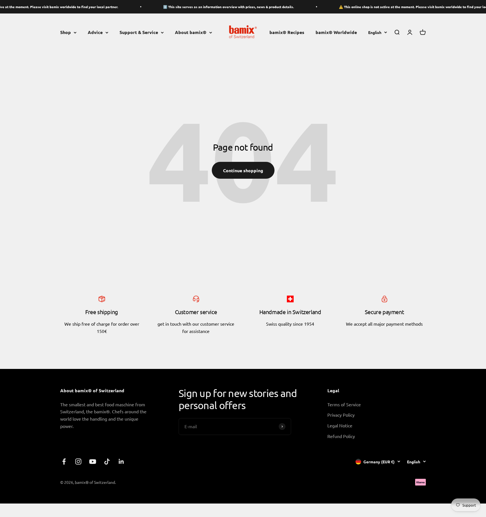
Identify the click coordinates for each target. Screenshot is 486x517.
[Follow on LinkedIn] (121, 461)
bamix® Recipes (286, 32)
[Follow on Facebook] (64, 461)
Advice (95, 32)
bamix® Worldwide (336, 32)
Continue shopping (243, 170)
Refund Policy (341, 436)
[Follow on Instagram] (78, 461)
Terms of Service (344, 404)
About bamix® (190, 32)
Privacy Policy (341, 415)
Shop (65, 32)
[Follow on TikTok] (107, 461)
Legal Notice (339, 425)
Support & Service (139, 32)
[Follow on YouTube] (92, 461)
